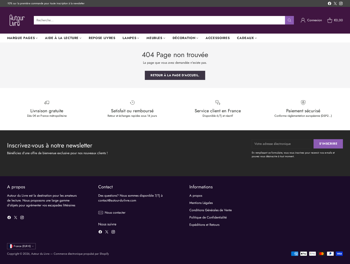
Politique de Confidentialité (208, 217)
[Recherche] (289, 20)
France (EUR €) (22, 246)
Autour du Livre (40, 254)
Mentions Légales (201, 202)
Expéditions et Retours (204, 224)
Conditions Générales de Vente (210, 210)
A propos (195, 195)
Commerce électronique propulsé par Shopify (81, 254)
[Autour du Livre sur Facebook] (330, 4)
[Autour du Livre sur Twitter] (335, 4)
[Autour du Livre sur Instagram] (341, 4)
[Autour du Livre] (17, 20)
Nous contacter (115, 212)
